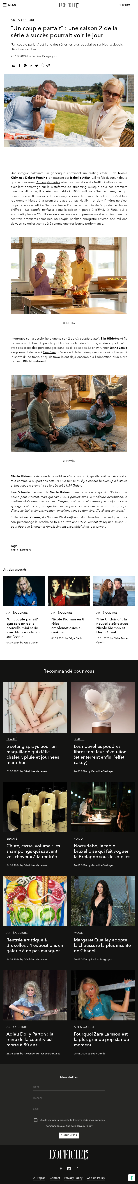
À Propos (39, 1178)
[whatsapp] (42, 66)
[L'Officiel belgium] (69, 5)
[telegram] (48, 66)
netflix (25, 550)
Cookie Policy (96, 1178)
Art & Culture (23, 20)
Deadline (49, 352)
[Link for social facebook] (61, 1169)
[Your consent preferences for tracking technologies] (131, 1177)
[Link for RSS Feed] (77, 1169)
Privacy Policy (85, 1125)
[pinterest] (25, 66)
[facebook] (19, 66)
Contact (55, 1178)
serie (14, 550)
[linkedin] (31, 66)
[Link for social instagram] (69, 1169)
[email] (14, 66)
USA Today (73, 485)
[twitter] (37, 66)
